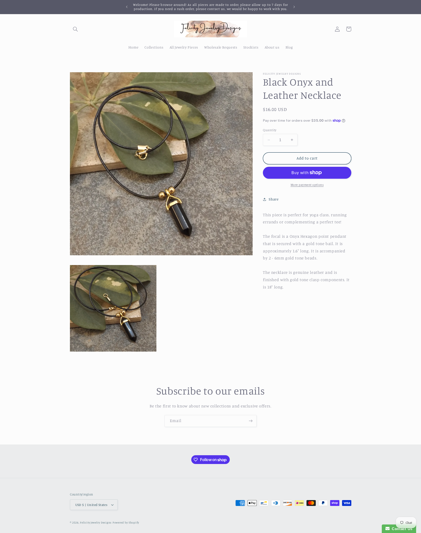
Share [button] (273, 199)
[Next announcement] (294, 6)
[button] (75, 29)
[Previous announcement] (127, 6)
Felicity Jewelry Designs (96, 522)
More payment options (307, 185)
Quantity (269, 130)
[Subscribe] (250, 421)
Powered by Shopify (126, 522)
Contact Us (401, 529)
